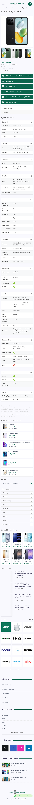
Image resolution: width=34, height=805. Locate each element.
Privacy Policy (6, 685)
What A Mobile (22, 799)
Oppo (4, 722)
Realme (4, 729)
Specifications (7, 108)
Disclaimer (5, 693)
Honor (19, 420)
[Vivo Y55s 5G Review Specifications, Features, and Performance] (6, 576)
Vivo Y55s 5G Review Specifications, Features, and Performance (23, 573)
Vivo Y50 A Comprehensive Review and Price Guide (23, 606)
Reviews (5, 112)
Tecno (4, 725)
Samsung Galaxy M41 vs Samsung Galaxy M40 (18, 764)
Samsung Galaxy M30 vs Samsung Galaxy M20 (18, 771)
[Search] (30, 4)
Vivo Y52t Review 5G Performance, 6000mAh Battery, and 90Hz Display (23, 585)
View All (31, 619)
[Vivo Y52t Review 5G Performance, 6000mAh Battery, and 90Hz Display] (6, 588)
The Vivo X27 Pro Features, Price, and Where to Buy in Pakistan (23, 596)
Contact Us (5, 702)
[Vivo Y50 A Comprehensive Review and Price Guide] (6, 610)
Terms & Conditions (8, 689)
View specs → (12, 428)
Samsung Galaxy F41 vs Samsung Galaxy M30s (18, 778)
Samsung (5, 715)
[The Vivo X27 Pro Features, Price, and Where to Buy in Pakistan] (6, 599)
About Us (5, 698)
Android (10, 69)
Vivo (3, 718)
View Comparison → (17, 766)
